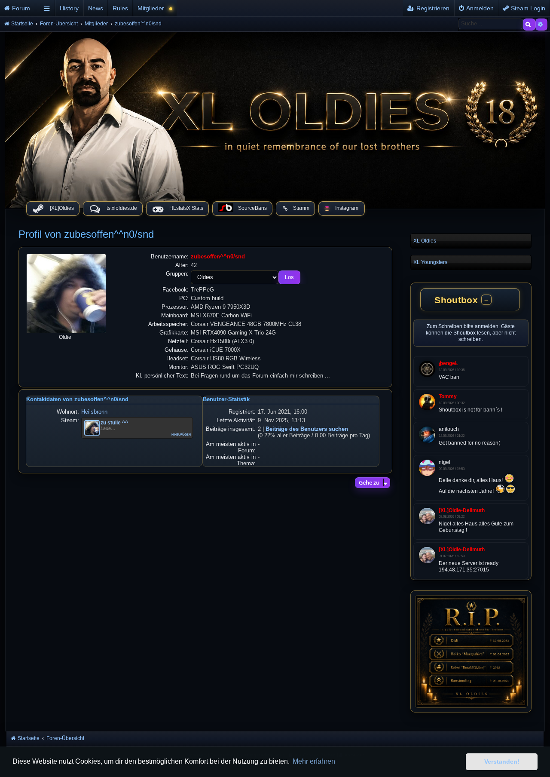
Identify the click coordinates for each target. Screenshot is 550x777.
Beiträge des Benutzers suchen (307, 429)
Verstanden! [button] (501, 761)
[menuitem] (20, 8)
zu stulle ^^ (114, 423)
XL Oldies (424, 241)
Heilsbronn (94, 411)
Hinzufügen (181, 434)
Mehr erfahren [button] (314, 761)
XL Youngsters (430, 262)
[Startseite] (275, 118)
